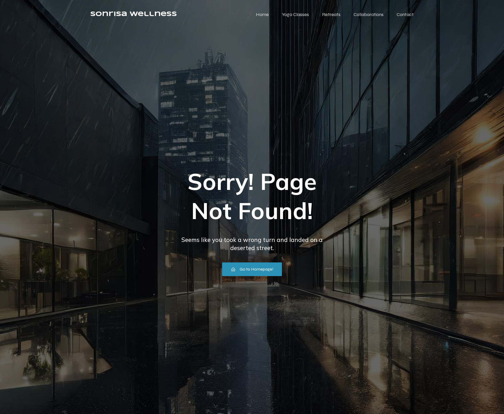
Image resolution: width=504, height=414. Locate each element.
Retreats (331, 14)
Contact (405, 14)
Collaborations (369, 14)
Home (262, 14)
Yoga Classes (295, 14)
